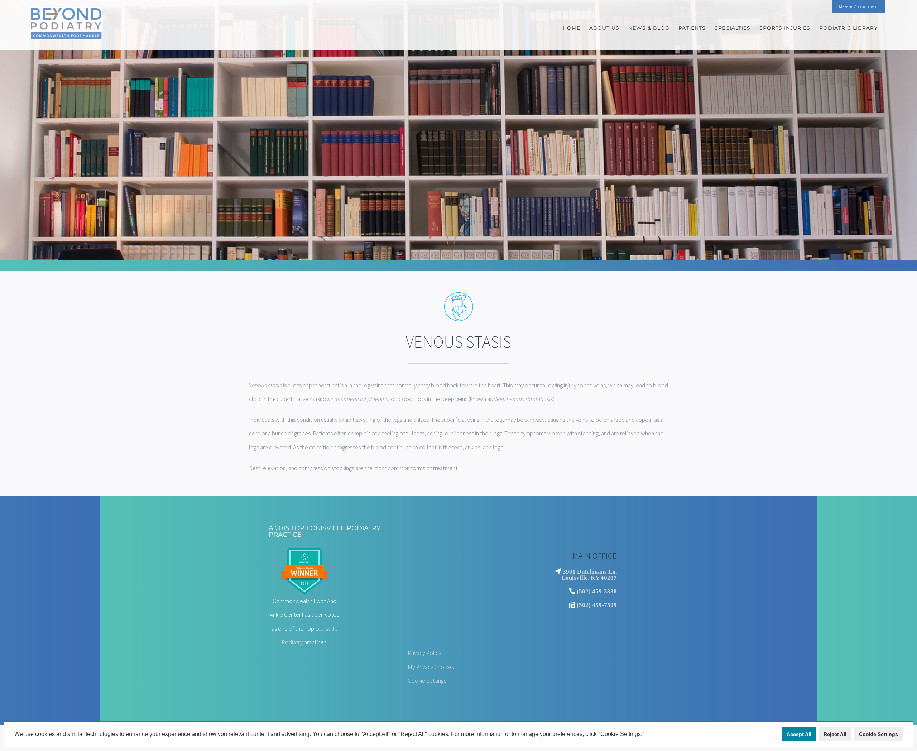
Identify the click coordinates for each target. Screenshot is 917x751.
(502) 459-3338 (597, 591)
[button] (648, 735)
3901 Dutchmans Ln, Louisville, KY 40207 (589, 574)
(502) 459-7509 (597, 605)
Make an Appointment (858, 6)
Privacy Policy (424, 653)
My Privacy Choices (431, 667)
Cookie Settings (427, 680)
